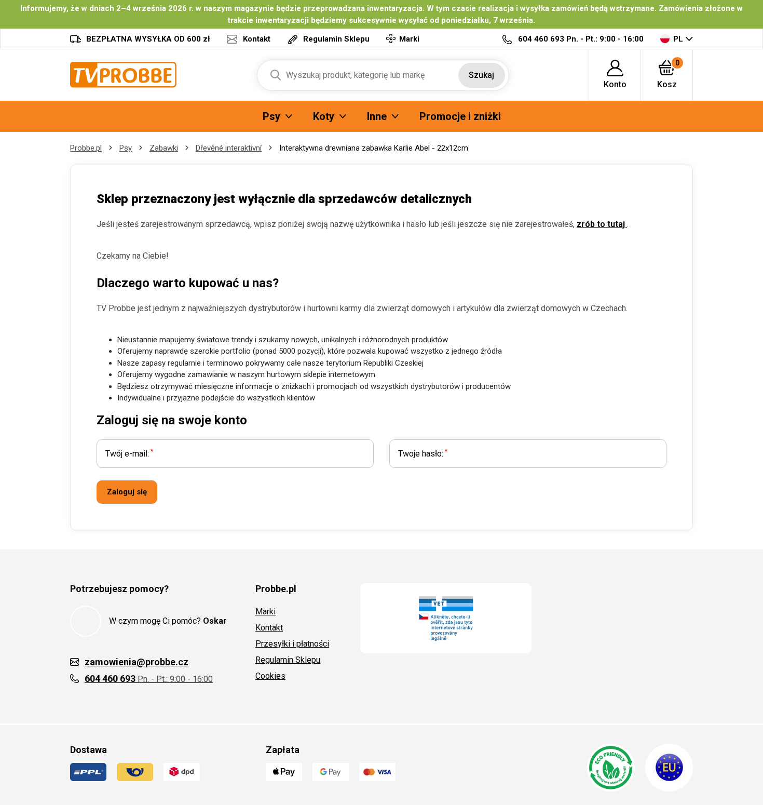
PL (678, 39)
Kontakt (269, 628)
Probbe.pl (86, 148)
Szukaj (481, 75)
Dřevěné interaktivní (229, 148)
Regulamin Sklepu (287, 660)
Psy (125, 148)
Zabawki (163, 148)
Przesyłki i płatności (292, 644)
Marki (265, 611)
